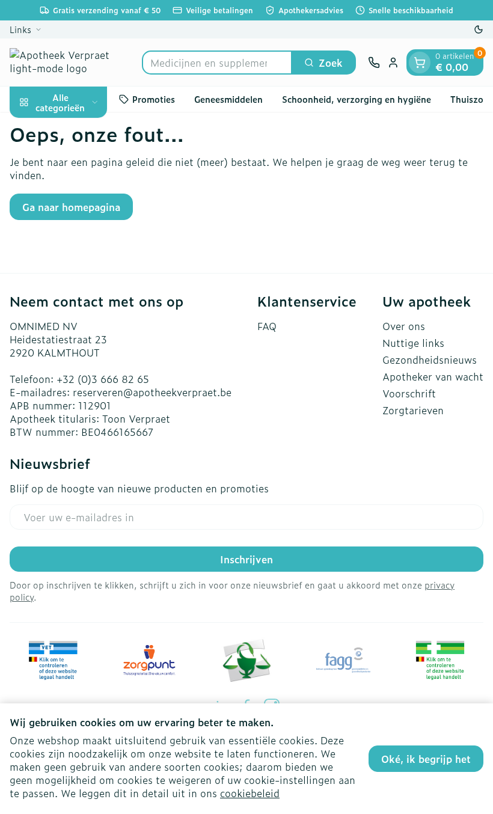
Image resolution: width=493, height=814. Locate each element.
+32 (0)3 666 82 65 (103, 379)
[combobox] (217, 62)
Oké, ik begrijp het (426, 758)
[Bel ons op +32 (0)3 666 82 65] (374, 63)
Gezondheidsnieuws (429, 359)
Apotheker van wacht (432, 376)
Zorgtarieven (413, 410)
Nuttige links (413, 342)
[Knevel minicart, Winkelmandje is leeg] (419, 62)
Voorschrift (409, 393)
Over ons (403, 325)
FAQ (267, 325)
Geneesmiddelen (228, 99)
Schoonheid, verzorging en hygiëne (356, 99)
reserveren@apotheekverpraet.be (152, 392)
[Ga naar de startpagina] (70, 62)
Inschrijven (246, 559)
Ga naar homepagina (71, 207)
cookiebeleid (250, 793)
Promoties (153, 99)
